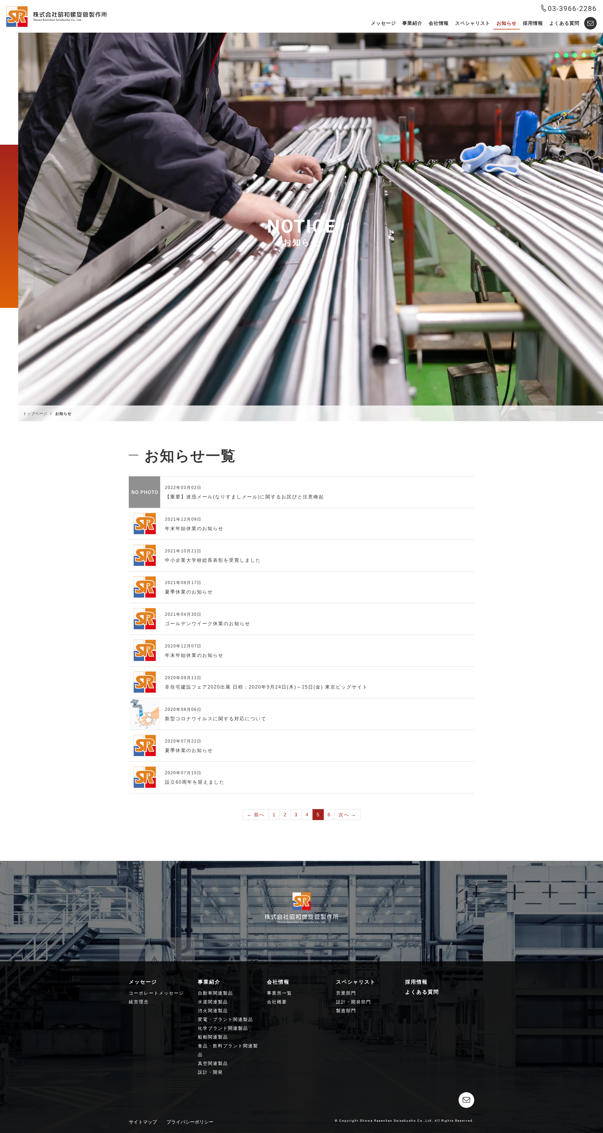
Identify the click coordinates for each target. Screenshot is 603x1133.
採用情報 (533, 23)
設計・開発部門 (353, 1001)
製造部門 (346, 1010)
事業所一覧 (279, 993)
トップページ (35, 413)
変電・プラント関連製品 (225, 1019)
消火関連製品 (213, 1010)
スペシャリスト (472, 23)
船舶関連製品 (213, 1036)
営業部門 (346, 993)
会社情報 (439, 23)
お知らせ (507, 23)
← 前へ (256, 814)
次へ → (347, 814)
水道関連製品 (213, 1001)
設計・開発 (210, 1072)
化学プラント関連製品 (223, 1028)
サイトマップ (143, 1122)
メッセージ (383, 23)
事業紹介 (412, 23)
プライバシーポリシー (190, 1122)
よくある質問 (564, 23)
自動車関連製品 (215, 993)
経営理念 (139, 1001)
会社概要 (277, 1001)
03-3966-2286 (572, 8)
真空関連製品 (213, 1063)
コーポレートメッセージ (156, 993)
